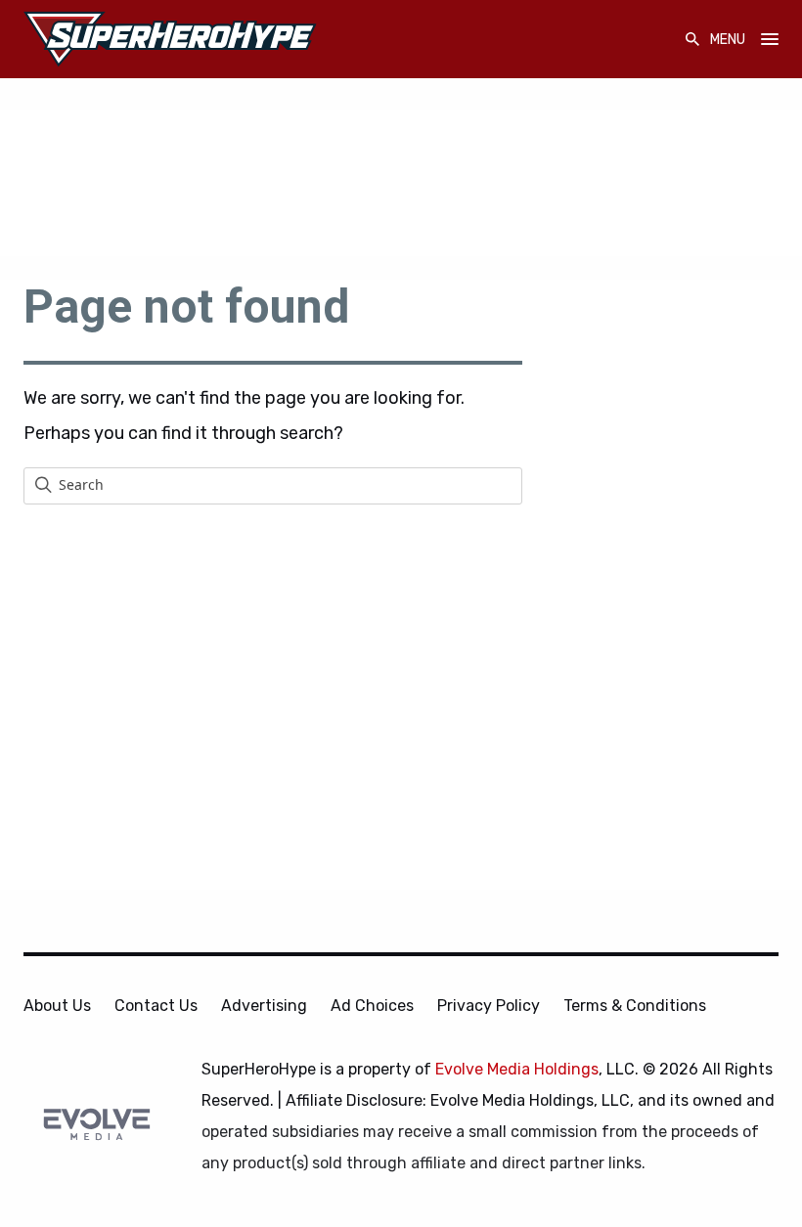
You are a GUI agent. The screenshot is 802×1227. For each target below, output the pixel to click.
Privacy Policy (488, 1005)
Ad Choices (372, 1005)
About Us (57, 1005)
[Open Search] (692, 40)
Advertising (264, 1005)
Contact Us (156, 1005)
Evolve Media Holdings (517, 1069)
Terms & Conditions (634, 1005)
